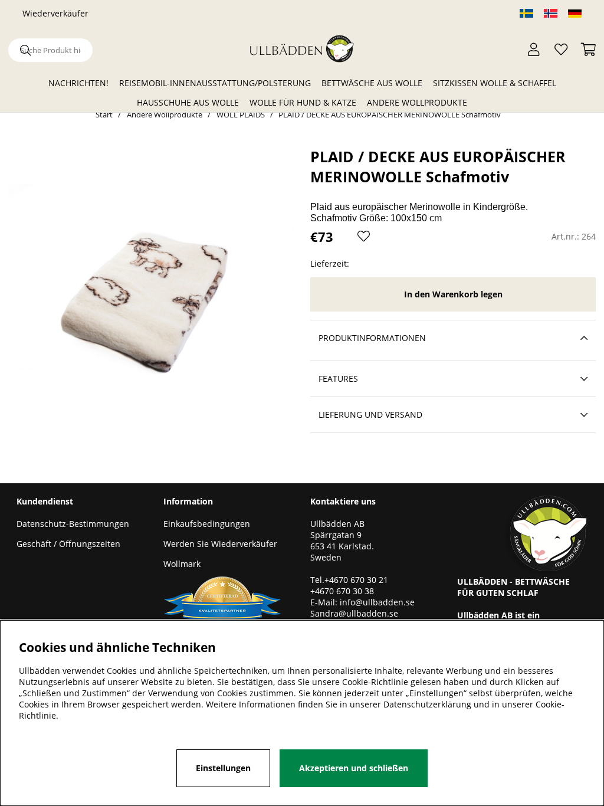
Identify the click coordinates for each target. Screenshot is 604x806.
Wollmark (182, 563)
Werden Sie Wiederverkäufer (220, 543)
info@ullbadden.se (377, 602)
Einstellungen (223, 768)
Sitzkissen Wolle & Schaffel (494, 83)
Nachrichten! (78, 83)
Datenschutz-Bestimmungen (73, 523)
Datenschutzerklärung (427, 704)
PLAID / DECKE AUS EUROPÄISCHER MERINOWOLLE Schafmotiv (389, 114)
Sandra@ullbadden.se (355, 613)
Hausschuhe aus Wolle (188, 102)
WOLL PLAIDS (240, 114)
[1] (151, 279)
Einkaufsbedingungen (206, 523)
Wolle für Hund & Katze (303, 102)
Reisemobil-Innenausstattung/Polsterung (215, 83)
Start (104, 114)
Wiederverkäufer (55, 13)
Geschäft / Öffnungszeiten (68, 543)
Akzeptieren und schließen (353, 768)
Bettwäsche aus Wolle (371, 83)
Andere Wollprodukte (417, 102)
